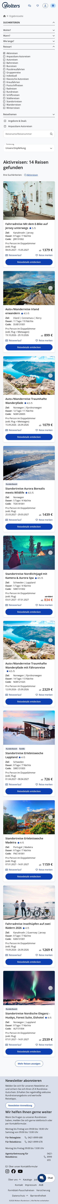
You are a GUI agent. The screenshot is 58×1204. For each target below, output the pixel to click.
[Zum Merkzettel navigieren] (37, 5)
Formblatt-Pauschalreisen (21, 1190)
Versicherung (43, 1190)
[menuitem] (4, 16)
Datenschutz (18, 1195)
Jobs (36, 1179)
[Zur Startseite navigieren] (11, 5)
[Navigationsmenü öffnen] (53, 5)
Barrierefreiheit (38, 1195)
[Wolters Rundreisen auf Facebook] (13, 1171)
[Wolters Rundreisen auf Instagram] (7, 1171)
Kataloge (27, 1179)
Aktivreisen (32, 174)
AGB (41, 1184)
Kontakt (19, 1184)
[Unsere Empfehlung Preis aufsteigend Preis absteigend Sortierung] (29, 148)
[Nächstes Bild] (50, 200)
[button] (29, 5)
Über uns (13, 1179)
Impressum (31, 1184)
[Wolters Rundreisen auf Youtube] (20, 1171)
